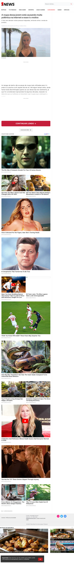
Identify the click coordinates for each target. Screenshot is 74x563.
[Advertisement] (25, 73)
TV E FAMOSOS (12, 9)
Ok (40, 559)
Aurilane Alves (23, 25)
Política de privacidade (11, 517)
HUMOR (59, 9)
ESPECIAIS (66, 9)
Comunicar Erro (25, 130)
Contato (3, 517)
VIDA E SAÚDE (22, 9)
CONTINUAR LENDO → (26, 123)
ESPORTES (31, 9)
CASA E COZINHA (40, 9)
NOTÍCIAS (3, 9)
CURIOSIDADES (51, 9)
